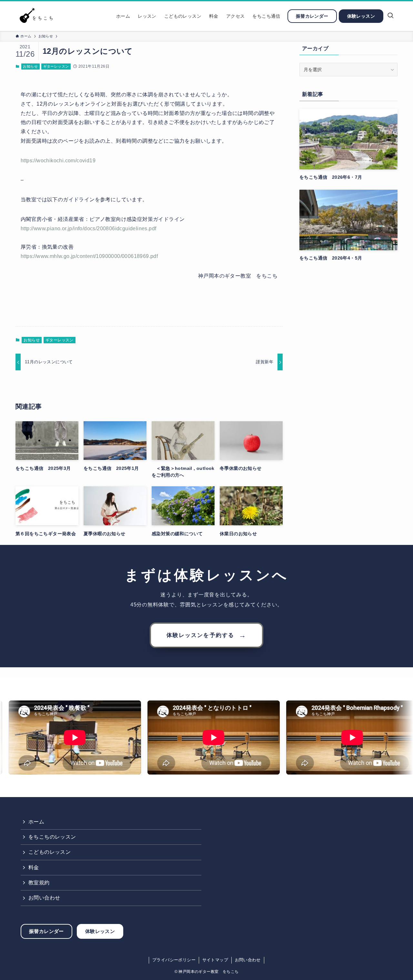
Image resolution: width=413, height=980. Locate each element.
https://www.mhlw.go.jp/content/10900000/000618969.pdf (89, 256)
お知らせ (30, 66)
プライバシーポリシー (174, 959)
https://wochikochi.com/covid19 (58, 160)
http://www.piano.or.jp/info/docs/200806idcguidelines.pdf (88, 228)
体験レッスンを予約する (206, 635)
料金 (33, 867)
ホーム (36, 821)
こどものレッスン (49, 852)
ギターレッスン (56, 66)
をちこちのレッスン (52, 837)
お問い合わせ (44, 897)
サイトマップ (215, 959)
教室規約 (39, 882)
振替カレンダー (46, 931)
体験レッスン (100, 931)
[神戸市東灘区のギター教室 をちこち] (37, 16)
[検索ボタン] (390, 16)
